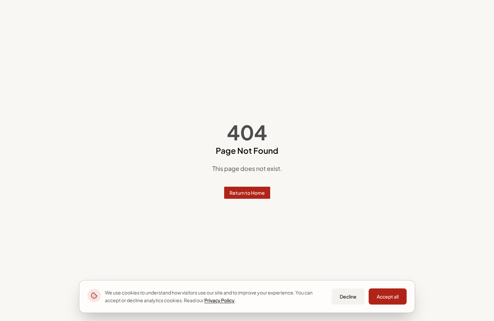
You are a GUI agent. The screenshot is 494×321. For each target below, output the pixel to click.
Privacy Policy (219, 300)
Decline (348, 296)
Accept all (388, 296)
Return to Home (247, 193)
